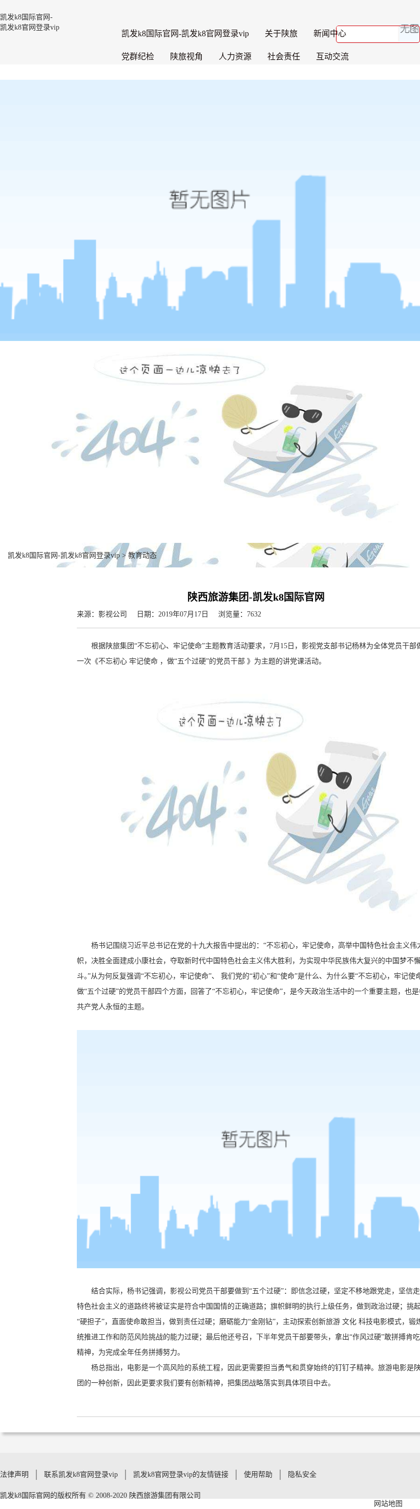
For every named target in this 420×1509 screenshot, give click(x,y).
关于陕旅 (281, 33)
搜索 (408, 34)
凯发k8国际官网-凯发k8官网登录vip (185, 33)
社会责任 (283, 56)
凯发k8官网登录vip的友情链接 (180, 1474)
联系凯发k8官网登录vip (81, 1474)
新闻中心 (329, 33)
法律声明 (14, 1474)
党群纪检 (137, 56)
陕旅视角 (186, 56)
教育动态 (142, 555)
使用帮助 (258, 1474)
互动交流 (332, 56)
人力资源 (235, 56)
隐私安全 (302, 1474)
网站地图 (388, 1503)
